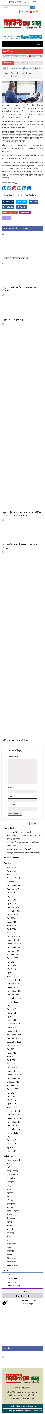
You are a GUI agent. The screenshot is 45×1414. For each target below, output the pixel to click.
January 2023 (13, 983)
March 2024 (12, 933)
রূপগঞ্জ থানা (10, 1229)
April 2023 (11, 973)
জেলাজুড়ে (10, 1193)
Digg (34, 202)
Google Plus (11, 212)
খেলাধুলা (9, 1185)
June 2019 (11, 1140)
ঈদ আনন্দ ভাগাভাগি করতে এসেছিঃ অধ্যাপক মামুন (23, 853)
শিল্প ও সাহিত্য (11, 1240)
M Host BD (37, 1410)
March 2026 (12, 874)
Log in (10, 1274)
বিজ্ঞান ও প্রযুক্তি (12, 1211)
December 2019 (14, 1118)
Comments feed (14, 1282)
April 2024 (11, 929)
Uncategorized (13, 1160)
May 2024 (11, 925)
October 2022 (13, 994)
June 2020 (11, 1096)
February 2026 (13, 878)
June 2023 (11, 965)
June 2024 (11, 922)
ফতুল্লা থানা (11, 1204)
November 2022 (14, 991)
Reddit (22, 207)
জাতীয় (9, 1189)
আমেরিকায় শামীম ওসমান (13, 319)
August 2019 (12, 1133)
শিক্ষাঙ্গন (9, 1236)
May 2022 (11, 1013)
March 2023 (12, 976)
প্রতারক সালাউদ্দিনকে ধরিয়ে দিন (15, 258)
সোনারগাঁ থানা (11, 1262)
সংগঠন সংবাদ (11, 1244)
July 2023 (11, 962)
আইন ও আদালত (12, 1171)
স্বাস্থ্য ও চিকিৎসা (12, 1265)
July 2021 (11, 1049)
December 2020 (14, 1074)
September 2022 (14, 998)
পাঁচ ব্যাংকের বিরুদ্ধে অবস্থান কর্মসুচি (19, 832)
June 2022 (11, 1009)
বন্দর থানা (10, 1207)
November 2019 (14, 1122)
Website (11, 805)
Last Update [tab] (22, 1291)
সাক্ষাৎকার (10, 1254)
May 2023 (11, 969)
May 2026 (11, 867)
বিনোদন (9, 1214)
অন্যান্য (9, 1164)
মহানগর (9, 1222)
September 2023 (14, 954)
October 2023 (13, 951)
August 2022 (12, 1002)
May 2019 (11, 1144)
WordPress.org (13, 1285)
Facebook (8, 202)
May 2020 (11, 1100)
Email (11, 796)
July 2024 (11, 918)
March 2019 (12, 1151)
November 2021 (14, 1034)
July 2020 (11, 1093)
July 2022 (11, 1005)
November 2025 (14, 885)
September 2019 (14, 1129)
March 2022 (12, 1020)
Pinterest (26, 212)
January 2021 (13, 1071)
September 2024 (14, 911)
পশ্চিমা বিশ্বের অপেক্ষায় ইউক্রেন (16, 740)
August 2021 (12, 1045)
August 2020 (12, 1089)
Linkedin (9, 207)
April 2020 (11, 1104)
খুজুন (32, 7)
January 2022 (13, 1027)
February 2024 (13, 936)
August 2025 (12, 893)
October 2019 (13, 1125)
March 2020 (12, 1107)
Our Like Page (9, 1348)
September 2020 (14, 1085)
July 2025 (11, 896)
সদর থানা (10, 1247)
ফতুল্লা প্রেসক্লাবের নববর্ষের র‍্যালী (19, 849)
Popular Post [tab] (22, 1296)
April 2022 (11, 1016)
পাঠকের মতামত (12, 1200)
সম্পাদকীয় (10, 1251)
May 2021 (11, 1056)
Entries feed (12, 1278)
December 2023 (14, 943)
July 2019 (11, 1136)
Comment (13, 757)
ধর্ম (8, 1196)
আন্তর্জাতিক (24, 63)
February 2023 (13, 980)
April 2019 (11, 1147)
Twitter (22, 202)
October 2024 (13, 907)
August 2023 (12, 958)
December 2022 (14, 987)
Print (7, 218)
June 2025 (11, 900)
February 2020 (13, 1111)
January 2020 (13, 1114)
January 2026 (13, 882)
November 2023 (14, 947)
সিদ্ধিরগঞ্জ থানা (12, 1258)
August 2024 (12, 914)
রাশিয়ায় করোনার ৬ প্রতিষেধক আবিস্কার (21, 68)
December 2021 (14, 1031)
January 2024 (13, 940)
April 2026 (11, 871)
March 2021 (12, 1064)
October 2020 (13, 1082)
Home (9, 63)
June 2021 (11, 1053)
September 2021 (14, 1042)
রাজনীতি (9, 1225)
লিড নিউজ (10, 1233)
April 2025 (11, 903)
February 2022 (13, 1023)
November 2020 (14, 1078)
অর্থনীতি (9, 1167)
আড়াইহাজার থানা (12, 1174)
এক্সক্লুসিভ (10, 1182)
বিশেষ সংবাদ (11, 1218)
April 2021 (11, 1060)
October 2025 (13, 889)
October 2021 (13, 1038)
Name (11, 787)
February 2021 (13, 1067)
